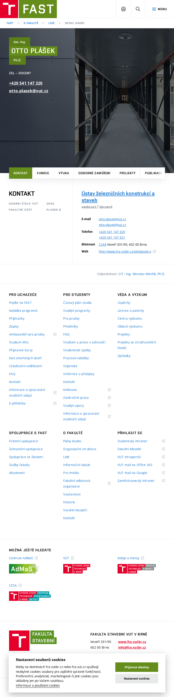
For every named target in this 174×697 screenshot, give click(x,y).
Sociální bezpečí (75, 510)
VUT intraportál (135, 457)
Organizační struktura (79, 449)
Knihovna (75, 390)
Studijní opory (79, 405)
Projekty (128, 173)
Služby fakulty (19, 465)
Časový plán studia (77, 302)
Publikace (153, 173)
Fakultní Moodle (135, 449)
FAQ (12, 374)
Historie (69, 502)
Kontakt (21, 173)
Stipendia (70, 366)
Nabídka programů (23, 310)
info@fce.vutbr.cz (132, 647)
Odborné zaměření (94, 173)
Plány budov (72, 441)
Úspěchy (124, 302)
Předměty (70, 326)
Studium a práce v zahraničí (84, 342)
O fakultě (31, 23)
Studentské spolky (77, 350)
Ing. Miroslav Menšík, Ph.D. (145, 274)
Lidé (51, 23)
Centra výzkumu (130, 318)
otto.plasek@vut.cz (28, 90)
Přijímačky (16, 318)
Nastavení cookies (137, 678)
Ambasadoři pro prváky (32, 334)
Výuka (64, 173)
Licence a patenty (131, 310)
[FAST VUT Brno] (28, 9)
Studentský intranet (138, 441)
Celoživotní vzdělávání (25, 366)
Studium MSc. (19, 342)
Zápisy (14, 326)
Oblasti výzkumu (130, 326)
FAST (10, 23)
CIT (121, 274)
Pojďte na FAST (20, 302)
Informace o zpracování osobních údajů (27, 393)
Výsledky (124, 356)
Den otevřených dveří (25, 358)
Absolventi (17, 473)
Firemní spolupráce (23, 441)
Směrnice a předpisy (78, 374)
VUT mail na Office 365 (141, 465)
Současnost (72, 494)
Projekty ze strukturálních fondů (137, 345)
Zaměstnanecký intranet (141, 480)
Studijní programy (76, 310)
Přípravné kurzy (21, 350)
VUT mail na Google (138, 473)
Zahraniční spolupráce (26, 449)
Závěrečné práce (81, 397)
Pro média (71, 473)
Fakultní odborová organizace (77, 483)
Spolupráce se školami (26, 457)
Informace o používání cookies (38, 685)
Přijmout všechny (137, 667)
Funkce (43, 173)
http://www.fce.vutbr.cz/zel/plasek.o (127, 251)
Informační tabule (76, 465)
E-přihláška (23, 403)
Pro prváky (71, 318)
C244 (102, 244)
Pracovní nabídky (76, 358)
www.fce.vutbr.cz (132, 642)
